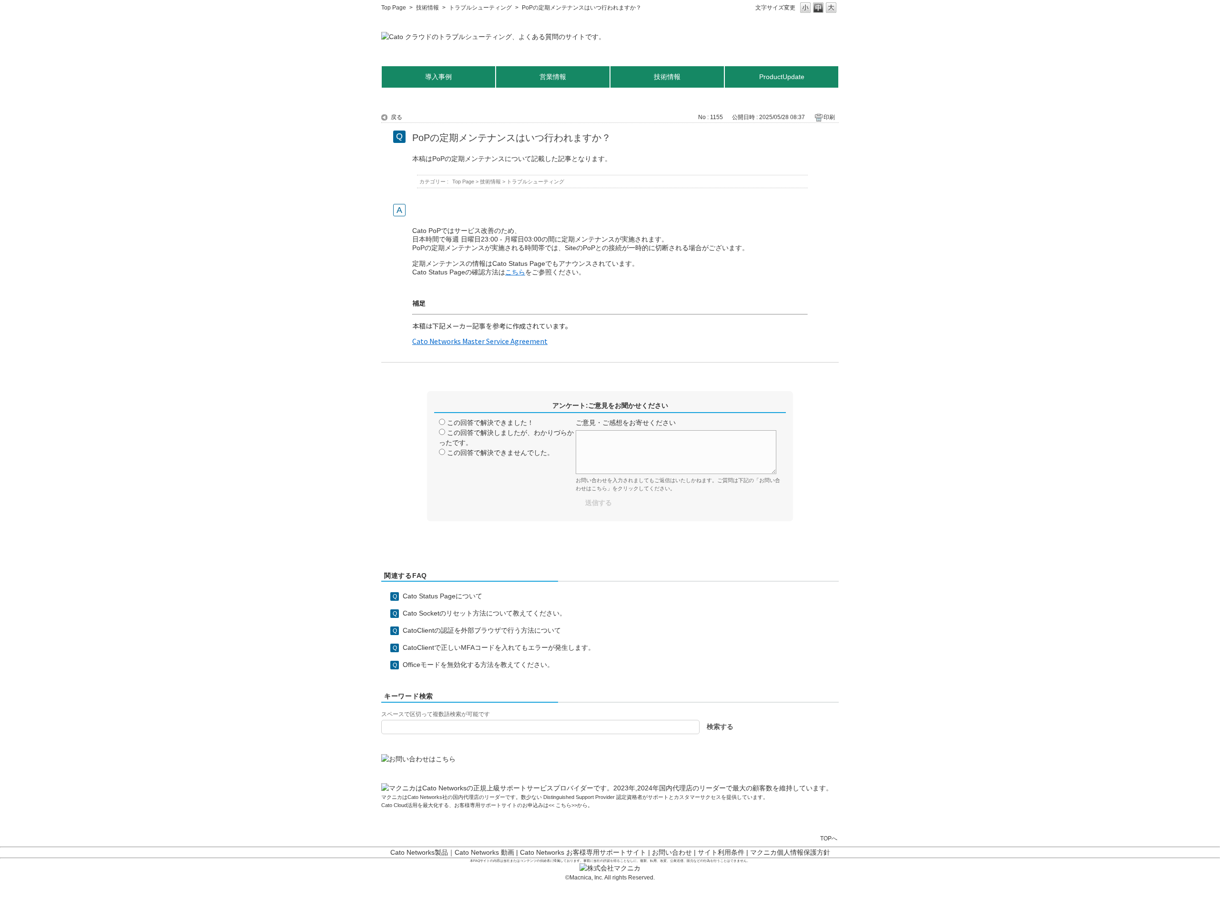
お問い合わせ (672, 852)
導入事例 (438, 77)
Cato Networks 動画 (484, 852)
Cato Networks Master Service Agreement (480, 341)
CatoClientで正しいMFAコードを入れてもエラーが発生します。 (499, 647)
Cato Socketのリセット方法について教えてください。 (484, 613)
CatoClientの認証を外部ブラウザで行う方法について (482, 630)
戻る (396, 117)
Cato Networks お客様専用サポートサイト (583, 852)
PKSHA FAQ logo (1189, 888)
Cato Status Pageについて (442, 596)
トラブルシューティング (480, 7)
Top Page (393, 7)
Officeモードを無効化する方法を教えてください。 (478, 664)
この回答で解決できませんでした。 (500, 452)
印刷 (829, 117)
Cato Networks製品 (419, 852)
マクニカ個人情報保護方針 (790, 852)
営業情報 (552, 77)
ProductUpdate (781, 77)
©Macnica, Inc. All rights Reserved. (610, 877)
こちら (562, 805)
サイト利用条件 (721, 852)
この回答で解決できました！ (490, 422)
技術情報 (427, 7)
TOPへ (828, 838)
